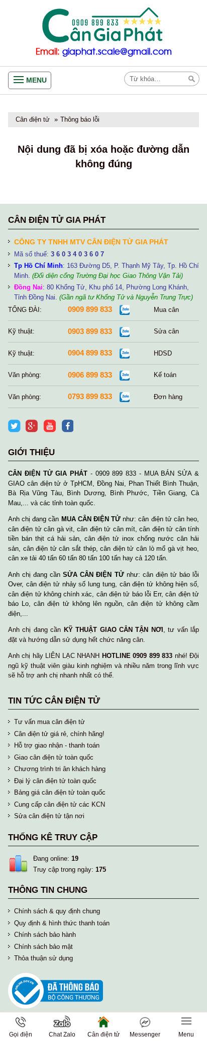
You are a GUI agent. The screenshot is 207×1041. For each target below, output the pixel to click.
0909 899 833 (90, 309)
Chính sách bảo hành (45, 934)
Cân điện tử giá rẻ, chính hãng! (59, 734)
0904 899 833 (90, 353)
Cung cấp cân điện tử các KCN (59, 804)
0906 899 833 (90, 375)
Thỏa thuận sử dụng (43, 958)
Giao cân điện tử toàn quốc (53, 757)
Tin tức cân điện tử (54, 701)
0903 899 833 (90, 331)
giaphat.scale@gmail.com (117, 52)
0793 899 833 (90, 396)
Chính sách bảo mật (43, 946)
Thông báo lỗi (79, 119)
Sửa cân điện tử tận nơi (49, 816)
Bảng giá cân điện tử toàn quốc (60, 792)
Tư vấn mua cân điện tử (49, 722)
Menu (36, 80)
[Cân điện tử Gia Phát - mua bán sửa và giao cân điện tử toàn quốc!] (103, 25)
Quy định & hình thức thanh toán (62, 923)
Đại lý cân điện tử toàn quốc (55, 781)
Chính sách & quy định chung (57, 911)
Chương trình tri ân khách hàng (60, 769)
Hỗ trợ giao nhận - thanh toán (56, 745)
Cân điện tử (33, 119)
